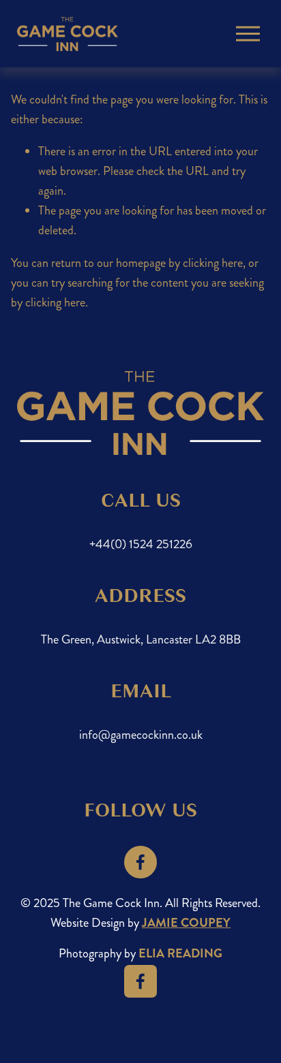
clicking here (213, 263)
